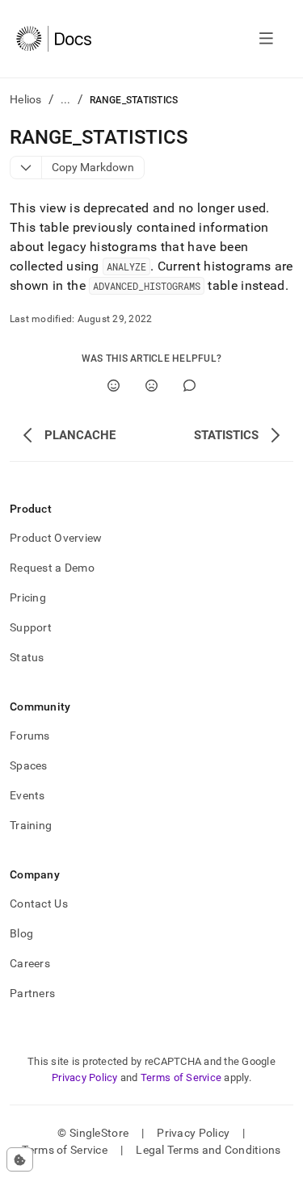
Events (27, 795)
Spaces (29, 765)
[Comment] (189, 385)
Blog (21, 933)
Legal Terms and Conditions (208, 1149)
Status (27, 657)
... (66, 99)
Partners (32, 993)
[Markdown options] (26, 167)
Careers (30, 963)
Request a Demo (52, 567)
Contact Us (39, 903)
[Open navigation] (266, 39)
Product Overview (56, 537)
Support (31, 627)
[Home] (53, 39)
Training (31, 825)
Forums (30, 735)
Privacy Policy (85, 1077)
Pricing (28, 597)
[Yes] (114, 385)
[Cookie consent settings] (19, 1159)
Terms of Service (181, 1077)
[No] (151, 385)
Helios (26, 99)
